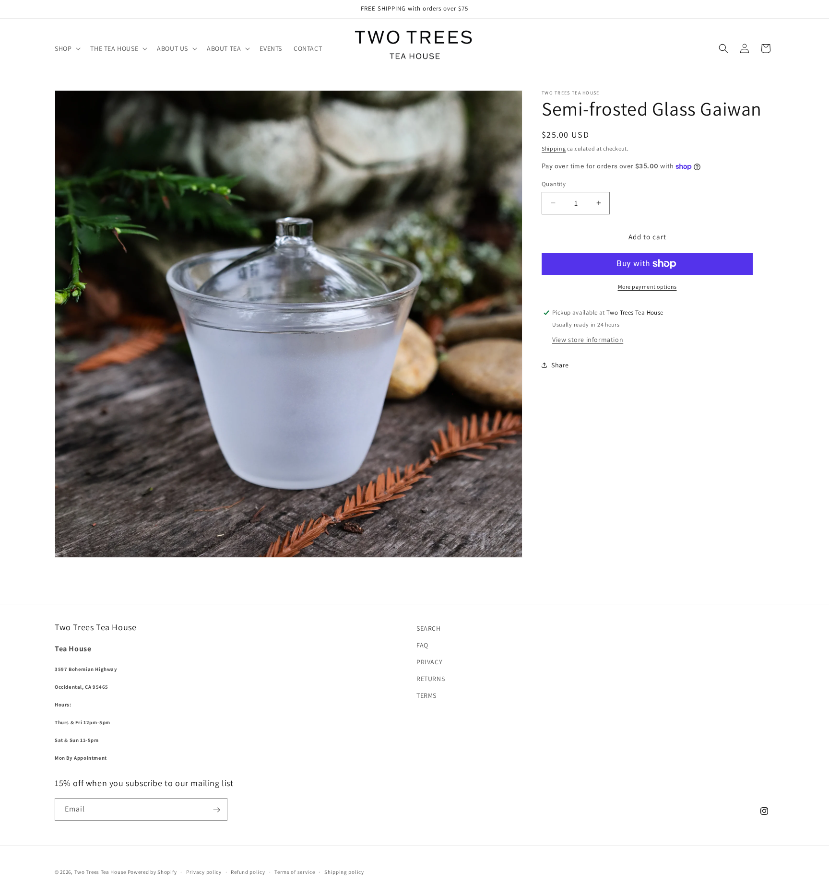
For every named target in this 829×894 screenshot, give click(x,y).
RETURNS (430, 679)
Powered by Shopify (152, 872)
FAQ (422, 645)
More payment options (647, 286)
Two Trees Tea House (100, 872)
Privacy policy (204, 871)
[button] (66, 48)
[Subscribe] (216, 810)
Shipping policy (344, 871)
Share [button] (560, 365)
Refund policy (248, 871)
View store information (587, 339)
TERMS (426, 696)
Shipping (554, 148)
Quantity (554, 184)
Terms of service (294, 871)
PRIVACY (429, 662)
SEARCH (428, 628)
